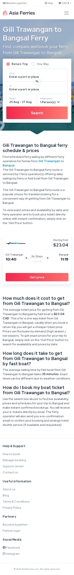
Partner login (11, 531)
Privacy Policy (12, 508)
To (10, 86)
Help (50, 3)
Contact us (10, 472)
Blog (6, 495)
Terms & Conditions (16, 501)
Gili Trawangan (49, 161)
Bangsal (9, 165)
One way (43, 64)
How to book (11, 454)
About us (9, 489)
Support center (13, 466)
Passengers (46, 98)
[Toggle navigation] (66, 13)
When (12, 98)
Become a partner (16, 3)
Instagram (12, 554)
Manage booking (14, 460)
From (12, 73)
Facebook (13, 547)
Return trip (20, 64)
